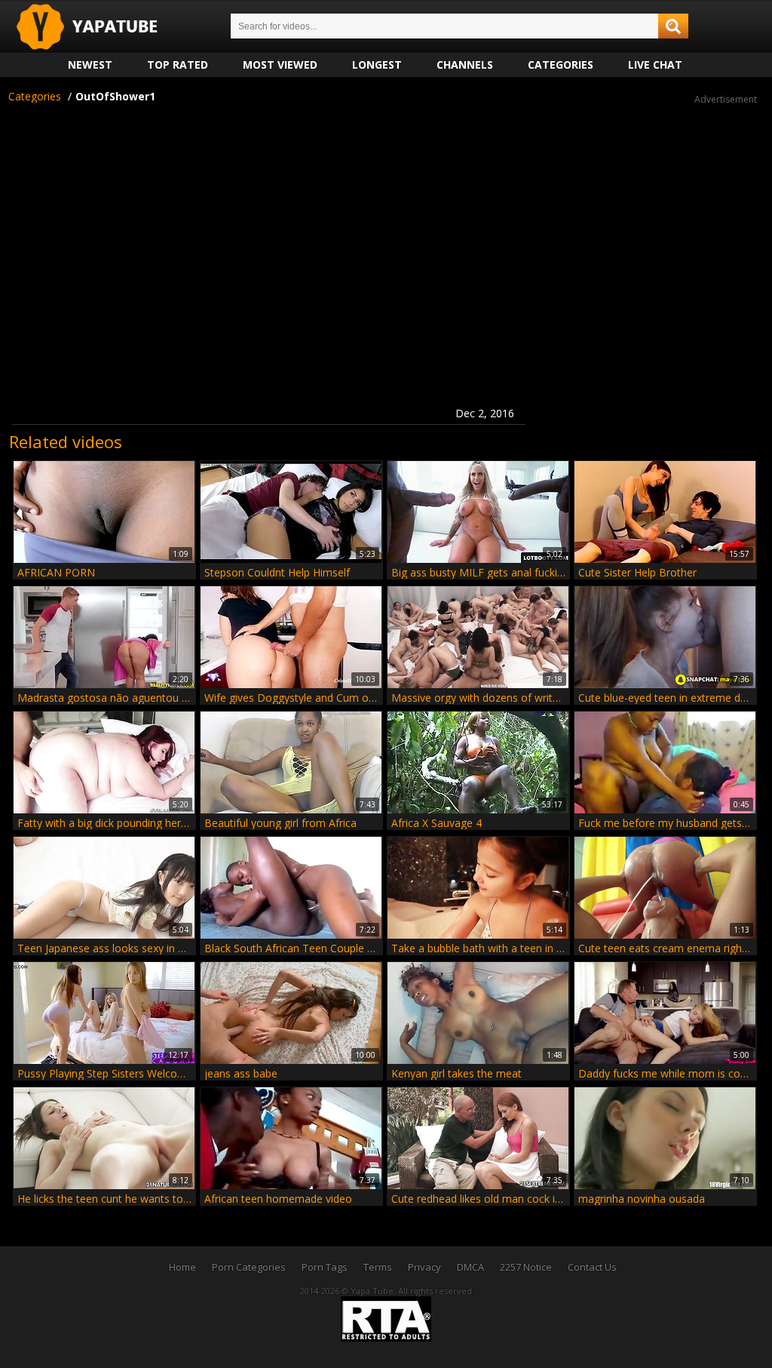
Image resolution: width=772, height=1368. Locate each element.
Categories (560, 64)
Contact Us (592, 1267)
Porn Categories (249, 1267)
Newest (90, 64)
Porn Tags (325, 1267)
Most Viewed (280, 64)
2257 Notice (526, 1267)
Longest (377, 64)
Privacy (424, 1267)
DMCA (470, 1267)
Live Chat (655, 64)
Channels (465, 64)
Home (182, 1267)
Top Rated (177, 64)
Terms (377, 1267)
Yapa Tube (99, 27)
